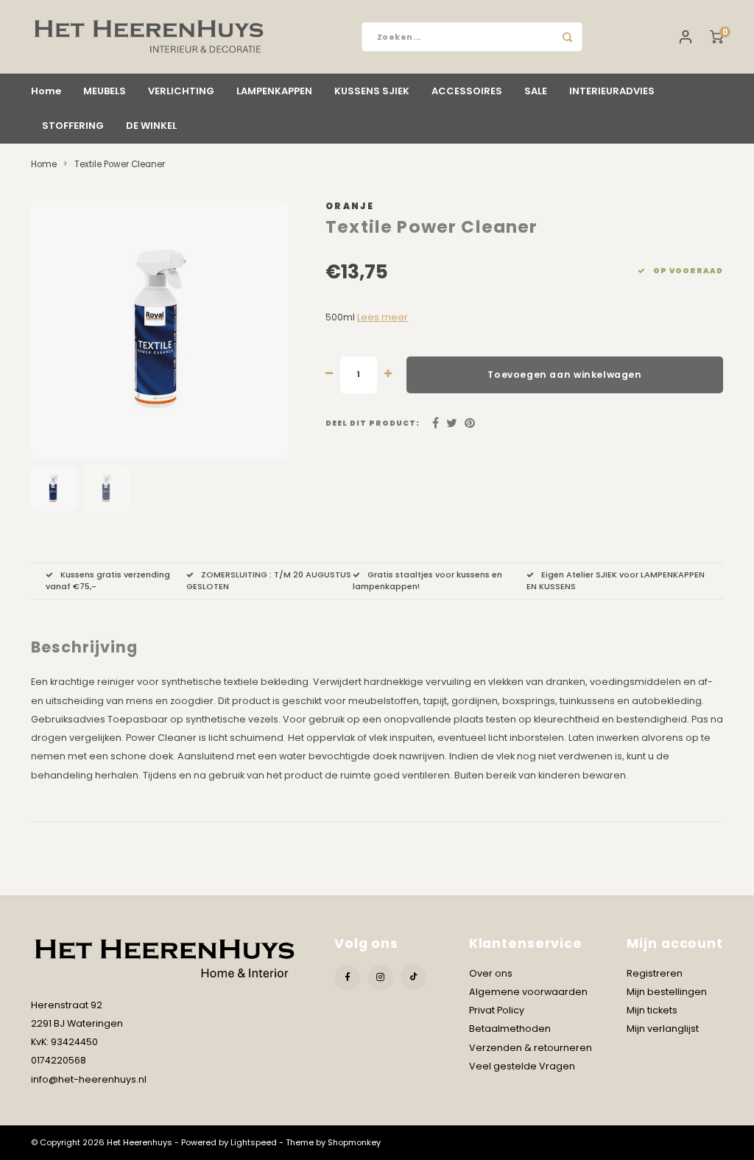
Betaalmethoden (510, 1028)
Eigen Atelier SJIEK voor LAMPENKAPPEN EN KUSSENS (615, 580)
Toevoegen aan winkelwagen (564, 374)
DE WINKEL (151, 126)
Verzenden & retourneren (530, 1047)
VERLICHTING (181, 91)
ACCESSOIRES (466, 91)
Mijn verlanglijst (663, 1028)
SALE (535, 91)
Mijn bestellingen (667, 991)
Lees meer (382, 317)
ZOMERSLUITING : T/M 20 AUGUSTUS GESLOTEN (268, 580)
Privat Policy (496, 1010)
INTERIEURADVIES (612, 91)
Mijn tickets (652, 1010)
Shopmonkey (354, 1142)
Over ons (490, 973)
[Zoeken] (567, 37)
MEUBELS (104, 91)
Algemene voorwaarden (528, 991)
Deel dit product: (372, 423)
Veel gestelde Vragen (522, 1066)
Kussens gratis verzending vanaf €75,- (108, 580)
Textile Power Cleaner (119, 164)
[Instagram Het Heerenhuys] (380, 978)
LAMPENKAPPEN (274, 91)
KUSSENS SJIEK (371, 91)
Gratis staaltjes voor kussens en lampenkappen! (427, 580)
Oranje (349, 206)
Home (46, 91)
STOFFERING (73, 126)
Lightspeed (253, 1142)
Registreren (655, 973)
